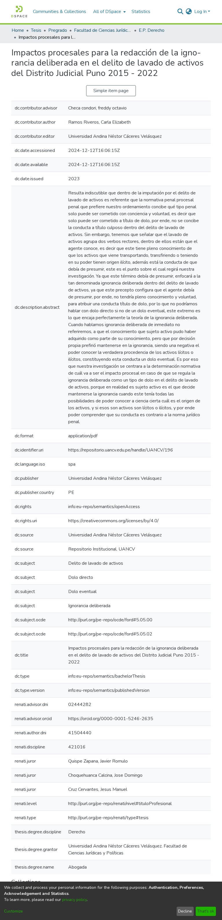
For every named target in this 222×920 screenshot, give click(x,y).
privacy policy (74, 899)
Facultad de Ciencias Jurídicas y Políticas (103, 30)
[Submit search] (180, 11)
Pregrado (57, 30)
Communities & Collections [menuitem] (59, 11)
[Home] (19, 11)
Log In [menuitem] (200, 11)
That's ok (205, 911)
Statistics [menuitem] (141, 11)
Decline (185, 911)
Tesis (36, 30)
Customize (13, 911)
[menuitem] (109, 11)
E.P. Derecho (151, 30)
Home (18, 30)
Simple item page (111, 91)
